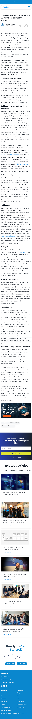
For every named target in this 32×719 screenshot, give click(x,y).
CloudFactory (10, 24)
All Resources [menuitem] (20, 707)
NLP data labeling (22, 252)
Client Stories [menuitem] (20, 701)
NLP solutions (15, 155)
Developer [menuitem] (20, 696)
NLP (3, 422)
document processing (8, 426)
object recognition (22, 164)
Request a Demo (6, 679)
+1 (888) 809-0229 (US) (7, 682)
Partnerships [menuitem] (4, 698)
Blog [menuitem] (18, 693)
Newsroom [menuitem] (4, 701)
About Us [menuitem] (3, 693)
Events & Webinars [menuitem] (22, 704)
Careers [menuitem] (3, 704)
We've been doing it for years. (15, 3)
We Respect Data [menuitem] (6, 710)
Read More (6, 498)
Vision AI (4, 155)
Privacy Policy (21, 713)
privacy (19, 457)
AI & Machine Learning (12, 422)
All (6, 470)
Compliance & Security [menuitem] (7, 707)
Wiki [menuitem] (18, 698)
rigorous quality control (9, 236)
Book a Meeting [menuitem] (5, 676)
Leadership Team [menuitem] (6, 696)
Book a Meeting (10, 663)
